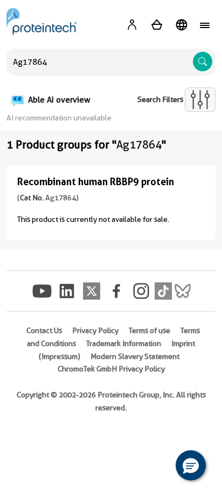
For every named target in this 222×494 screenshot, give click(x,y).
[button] (191, 465)
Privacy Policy (95, 330)
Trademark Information (123, 343)
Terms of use (149, 330)
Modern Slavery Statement (135, 356)
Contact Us (44, 330)
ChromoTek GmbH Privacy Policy (111, 368)
